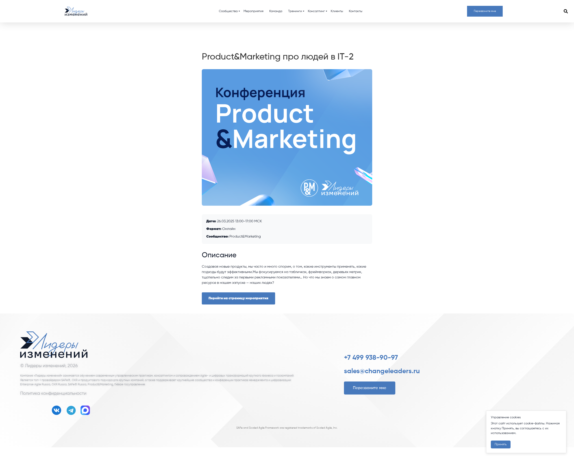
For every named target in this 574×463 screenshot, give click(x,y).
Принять (501, 444)
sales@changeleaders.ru (382, 371)
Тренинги (295, 11)
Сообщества (228, 11)
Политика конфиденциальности (53, 393)
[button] (566, 11)
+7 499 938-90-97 (371, 358)
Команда (275, 11)
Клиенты (337, 11)
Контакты (355, 11)
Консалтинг (316, 11)
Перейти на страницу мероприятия (238, 298)
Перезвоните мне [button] (485, 11)
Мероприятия (253, 11)
